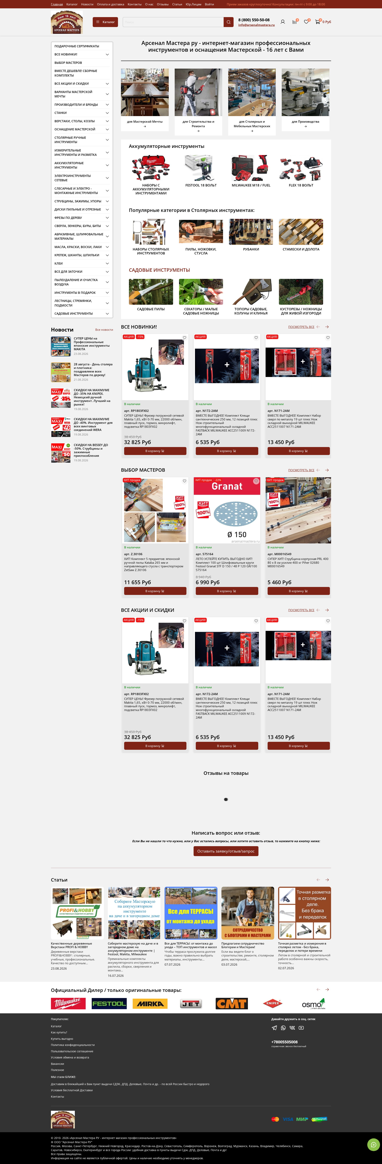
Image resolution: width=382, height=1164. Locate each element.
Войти (209, 4)
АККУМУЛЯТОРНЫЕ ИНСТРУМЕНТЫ (69, 165)
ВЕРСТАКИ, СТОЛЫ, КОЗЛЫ (75, 121)
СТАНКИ (61, 113)
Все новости (104, 330)
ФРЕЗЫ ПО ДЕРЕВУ (68, 218)
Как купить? (59, 1032)
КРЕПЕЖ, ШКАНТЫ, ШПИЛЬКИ (77, 255)
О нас (149, 4)
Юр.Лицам (193, 4)
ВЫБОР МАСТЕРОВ (68, 63)
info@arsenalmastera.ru (256, 25)
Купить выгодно (62, 1039)
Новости (87, 4)
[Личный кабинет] (283, 22)
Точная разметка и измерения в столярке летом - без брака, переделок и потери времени (302, 947)
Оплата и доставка (110, 4)
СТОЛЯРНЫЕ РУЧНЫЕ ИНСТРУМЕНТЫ (70, 140)
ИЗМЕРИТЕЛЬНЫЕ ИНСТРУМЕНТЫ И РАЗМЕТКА (76, 152)
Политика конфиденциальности (73, 1045)
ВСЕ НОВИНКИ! (66, 54)
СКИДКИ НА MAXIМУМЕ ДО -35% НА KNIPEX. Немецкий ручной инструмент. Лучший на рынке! (92, 397)
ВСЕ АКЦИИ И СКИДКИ (72, 83)
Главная (57, 4)
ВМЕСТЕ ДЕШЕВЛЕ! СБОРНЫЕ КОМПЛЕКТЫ (76, 73)
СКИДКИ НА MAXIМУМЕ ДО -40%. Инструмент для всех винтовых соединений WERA (93, 424)
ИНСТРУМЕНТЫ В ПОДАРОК (75, 293)
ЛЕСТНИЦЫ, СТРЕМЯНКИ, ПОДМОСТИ (73, 303)
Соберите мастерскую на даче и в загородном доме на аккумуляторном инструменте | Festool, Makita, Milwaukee (133, 948)
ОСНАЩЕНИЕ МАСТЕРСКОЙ (75, 129)
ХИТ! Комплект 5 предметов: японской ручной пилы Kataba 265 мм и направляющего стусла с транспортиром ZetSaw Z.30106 (153, 564)
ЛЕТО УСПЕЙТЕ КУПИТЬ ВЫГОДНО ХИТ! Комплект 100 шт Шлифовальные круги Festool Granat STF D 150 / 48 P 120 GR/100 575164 (226, 564)
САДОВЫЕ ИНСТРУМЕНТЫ (159, 270)
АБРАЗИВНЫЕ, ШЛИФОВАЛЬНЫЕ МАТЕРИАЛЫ (79, 236)
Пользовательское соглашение (72, 1051)
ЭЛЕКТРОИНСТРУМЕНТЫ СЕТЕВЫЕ (73, 178)
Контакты (135, 4)
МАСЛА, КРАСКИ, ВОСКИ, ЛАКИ (78, 247)
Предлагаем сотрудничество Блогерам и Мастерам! (242, 945)
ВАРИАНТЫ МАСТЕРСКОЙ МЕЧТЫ (73, 94)
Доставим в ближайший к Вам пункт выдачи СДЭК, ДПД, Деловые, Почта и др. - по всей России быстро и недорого (130, 1084)
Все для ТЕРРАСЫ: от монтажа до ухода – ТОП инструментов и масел (191, 945)
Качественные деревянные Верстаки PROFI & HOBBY (71, 945)
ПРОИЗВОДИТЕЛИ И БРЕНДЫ (76, 105)
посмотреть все (301, 327)
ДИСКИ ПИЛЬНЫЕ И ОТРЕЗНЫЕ (78, 209)
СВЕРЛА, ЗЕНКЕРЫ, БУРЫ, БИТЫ (78, 226)
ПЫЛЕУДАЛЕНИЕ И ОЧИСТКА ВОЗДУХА (76, 282)
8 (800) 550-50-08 (254, 19)
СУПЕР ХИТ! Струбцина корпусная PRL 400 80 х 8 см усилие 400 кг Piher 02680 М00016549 (298, 562)
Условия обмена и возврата (70, 1057)
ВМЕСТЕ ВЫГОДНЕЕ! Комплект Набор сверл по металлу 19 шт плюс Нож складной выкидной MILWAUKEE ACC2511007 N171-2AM (294, 421)
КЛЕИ (59, 263)
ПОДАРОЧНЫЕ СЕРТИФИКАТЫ (77, 46)
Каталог (72, 4)
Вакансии (57, 1064)
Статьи (177, 4)
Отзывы (163, 4)
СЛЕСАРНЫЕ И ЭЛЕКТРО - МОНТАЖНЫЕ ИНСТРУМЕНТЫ (76, 190)
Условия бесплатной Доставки (72, 1090)
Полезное (57, 1070)
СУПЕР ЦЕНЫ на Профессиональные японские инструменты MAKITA (92, 343)
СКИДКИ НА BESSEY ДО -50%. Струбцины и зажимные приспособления (91, 450)
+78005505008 (284, 1042)
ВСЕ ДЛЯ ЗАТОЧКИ (68, 272)
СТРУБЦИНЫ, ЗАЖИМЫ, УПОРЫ (78, 201)
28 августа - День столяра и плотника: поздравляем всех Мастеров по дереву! (93, 369)
